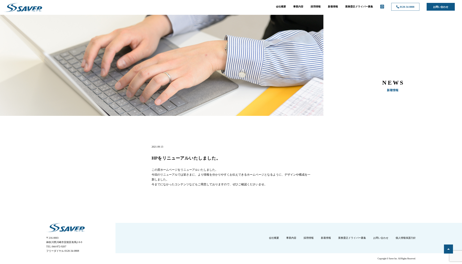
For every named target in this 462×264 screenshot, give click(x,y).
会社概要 (281, 6)
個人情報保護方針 (406, 238)
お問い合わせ (440, 7)
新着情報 (333, 6)
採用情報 (316, 6)
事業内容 (298, 6)
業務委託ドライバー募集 (359, 6)
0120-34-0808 (406, 7)
